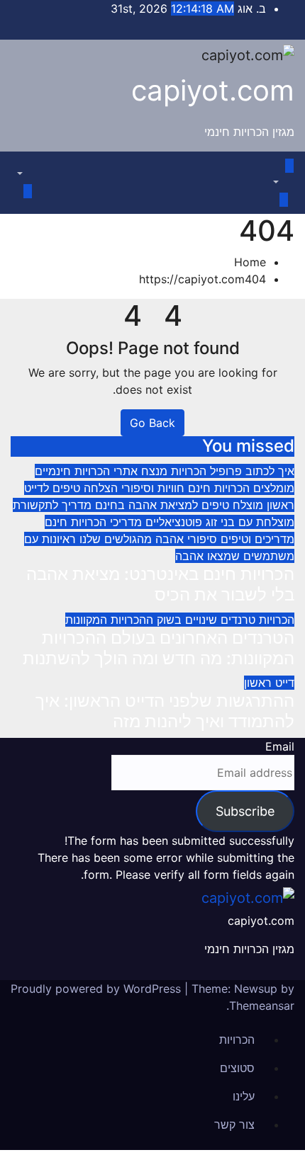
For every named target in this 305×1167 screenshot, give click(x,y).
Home (250, 262)
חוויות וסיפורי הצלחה (132, 488)
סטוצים (237, 1068)
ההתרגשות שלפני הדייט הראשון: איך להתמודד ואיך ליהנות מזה (164, 710)
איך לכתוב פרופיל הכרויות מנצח (216, 471)
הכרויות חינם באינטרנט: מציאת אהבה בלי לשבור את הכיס (160, 584)
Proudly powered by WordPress (97, 988)
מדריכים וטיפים (255, 539)
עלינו (244, 1096)
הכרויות (274, 620)
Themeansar (261, 1005)
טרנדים (236, 620)
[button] (283, 183)
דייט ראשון (269, 683)
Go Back (152, 423)
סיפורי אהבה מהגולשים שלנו (146, 539)
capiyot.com (212, 90)
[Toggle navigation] (272, 169)
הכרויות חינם (217, 488)
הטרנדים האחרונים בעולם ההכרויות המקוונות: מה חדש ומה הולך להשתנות (158, 647)
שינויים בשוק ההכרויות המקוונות (141, 620)
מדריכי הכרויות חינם (93, 522)
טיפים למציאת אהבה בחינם (160, 505)
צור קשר (234, 1124)
